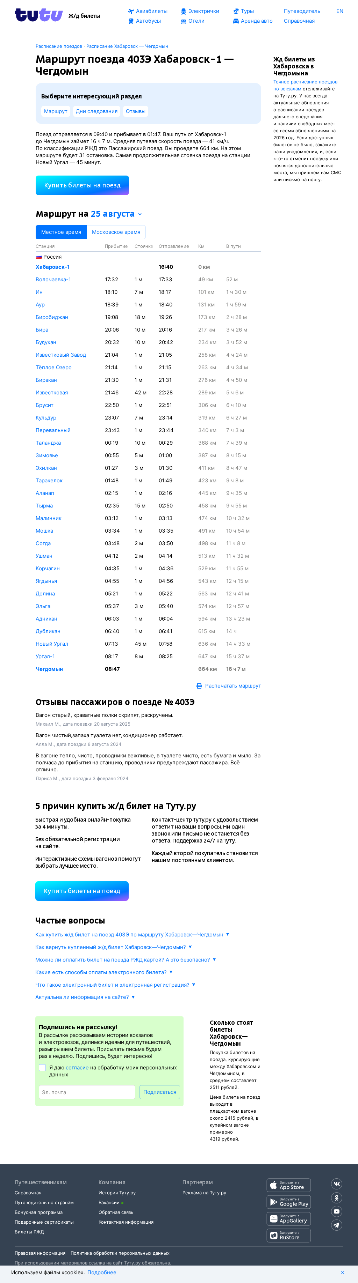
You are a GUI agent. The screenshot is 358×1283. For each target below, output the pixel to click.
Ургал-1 (45, 656)
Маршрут (55, 111)
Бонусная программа (39, 1212)
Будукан (46, 342)
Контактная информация (126, 1222)
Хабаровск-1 (53, 267)
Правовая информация (40, 1253)
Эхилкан (46, 468)
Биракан (46, 380)
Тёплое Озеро (54, 367)
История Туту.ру (117, 1192)
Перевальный (53, 430)
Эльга (43, 606)
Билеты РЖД (29, 1231)
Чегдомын (49, 669)
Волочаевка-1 (53, 279)
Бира (42, 329)
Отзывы (135, 111)
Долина (45, 593)
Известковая (52, 392)
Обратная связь (116, 1212)
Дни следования (96, 111)
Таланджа (48, 442)
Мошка (44, 530)
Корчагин (48, 568)
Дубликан (48, 631)
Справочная (28, 1192)
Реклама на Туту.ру (204, 1192)
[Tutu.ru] (39, 16)
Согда (43, 543)
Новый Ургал (52, 643)
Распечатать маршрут (233, 685)
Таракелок (49, 480)
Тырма (44, 505)
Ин (39, 292)
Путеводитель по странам (44, 1202)
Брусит (44, 405)
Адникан (46, 618)
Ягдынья (46, 581)
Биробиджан (52, 317)
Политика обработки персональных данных (120, 1253)
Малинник (49, 518)
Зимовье (47, 455)
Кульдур (46, 417)
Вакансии (109, 1202)
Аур (40, 304)
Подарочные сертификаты (44, 1222)
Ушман (44, 555)
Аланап (45, 493)
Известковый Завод (61, 354)
